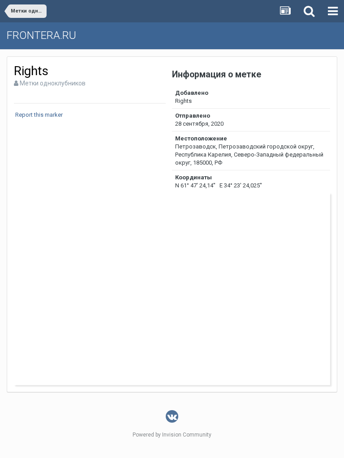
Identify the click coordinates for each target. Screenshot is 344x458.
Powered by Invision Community (172, 435)
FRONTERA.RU (41, 35)
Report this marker (39, 114)
